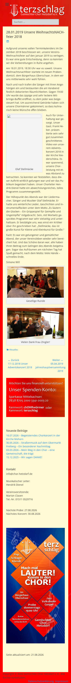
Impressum (61, 681)
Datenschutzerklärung (41, 681)
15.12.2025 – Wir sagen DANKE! (24, 457)
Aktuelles (13, 349)
